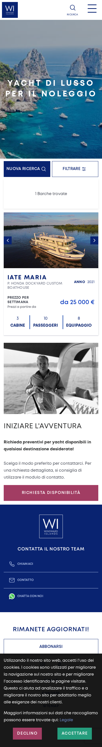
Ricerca (72, 15)
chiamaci (25, 564)
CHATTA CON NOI (30, 596)
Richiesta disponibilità (51, 493)
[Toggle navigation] (92, 10)
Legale (66, 720)
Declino (27, 733)
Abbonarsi (51, 647)
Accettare (75, 733)
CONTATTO (25, 580)
